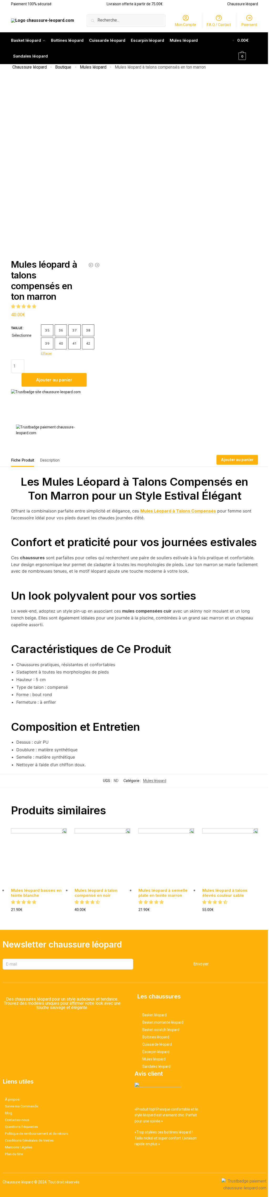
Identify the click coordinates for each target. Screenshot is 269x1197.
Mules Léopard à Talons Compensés (178, 511)
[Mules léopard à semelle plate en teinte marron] (91, 265)
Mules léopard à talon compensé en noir (96, 893)
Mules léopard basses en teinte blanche (36, 893)
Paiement (249, 25)
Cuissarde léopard (157, 1044)
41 (74, 343)
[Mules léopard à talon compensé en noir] (103, 856)
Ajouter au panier (54, 379)
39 (47, 343)
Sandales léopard (156, 1066)
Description (50, 460)
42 (88, 343)
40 (61, 343)
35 (47, 330)
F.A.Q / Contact (219, 25)
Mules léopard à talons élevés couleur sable (224, 893)
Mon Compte (185, 25)
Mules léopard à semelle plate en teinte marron (163, 893)
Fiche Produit (22, 460)
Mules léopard (93, 67)
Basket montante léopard (162, 1022)
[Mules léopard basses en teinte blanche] (39, 856)
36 (61, 330)
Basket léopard (154, 1015)
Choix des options (38, 918)
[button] (24, 306)
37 (74, 330)
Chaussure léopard (29, 67)
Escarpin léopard (155, 1052)
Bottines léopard (155, 1037)
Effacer (46, 353)
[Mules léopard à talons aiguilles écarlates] (97, 265)
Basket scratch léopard (160, 1030)
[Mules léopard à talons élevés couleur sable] (230, 856)
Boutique (63, 67)
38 (88, 330)
